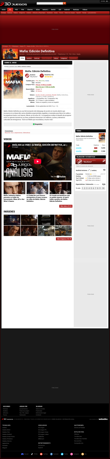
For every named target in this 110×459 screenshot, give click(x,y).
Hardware (50, 13)
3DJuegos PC (42, 430)
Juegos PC (22, 46)
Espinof (40, 447)
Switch (53, 9)
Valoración (22, 415)
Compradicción (78, 443)
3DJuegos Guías (43, 432)
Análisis (29, 13)
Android (67, 9)
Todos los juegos (24, 411)
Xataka (4, 427)
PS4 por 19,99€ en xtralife (43, 85)
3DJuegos (5, 46)
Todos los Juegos (70, 13)
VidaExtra (41, 436)
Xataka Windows (7, 439)
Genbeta (5, 445)
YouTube (45, 454)
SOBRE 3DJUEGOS (56, 419)
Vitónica (76, 434)
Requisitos (38, 124)
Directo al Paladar (79, 427)
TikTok (36, 454)
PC (10, 9)
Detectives (64, 95)
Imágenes (22, 13)
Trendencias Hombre (80, 438)
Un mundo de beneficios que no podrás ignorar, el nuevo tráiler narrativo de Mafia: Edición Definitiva (60, 198)
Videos (85, 9)
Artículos (5, 413)
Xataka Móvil (6, 430)
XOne (38, 9)
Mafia (59, 95)
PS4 (22, 9)
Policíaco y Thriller (41, 96)
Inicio (4, 9)
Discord (26, 454)
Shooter (54, 95)
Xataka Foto (6, 432)
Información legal (41, 413)
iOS (60, 9)
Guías (56, 13)
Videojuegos (15, 46)
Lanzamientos (92, 13)
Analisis (32, 75)
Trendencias (78, 436)
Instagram (76, 454)
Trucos (61, 13)
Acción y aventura (45, 95)
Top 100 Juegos (24, 413)
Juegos (7, 419)
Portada (3, 13)
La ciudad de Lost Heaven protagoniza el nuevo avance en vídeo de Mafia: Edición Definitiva (37, 198)
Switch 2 (45, 9)
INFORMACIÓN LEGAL (68, 419)
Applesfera (5, 443)
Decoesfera (77, 441)
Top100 (78, 13)
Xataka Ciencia (6, 441)
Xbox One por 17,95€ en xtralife (45, 87)
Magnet (4, 448)
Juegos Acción (31, 46)
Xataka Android (7, 434)
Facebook (55, 454)
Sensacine (41, 445)
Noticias (76, 9)
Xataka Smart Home (8, 436)
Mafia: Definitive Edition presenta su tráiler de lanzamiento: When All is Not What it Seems (14, 198)
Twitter (66, 454)
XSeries (30, 9)
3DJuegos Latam (43, 434)
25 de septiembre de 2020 (48, 54)
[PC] (84, 13)
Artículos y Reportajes (39, 13)
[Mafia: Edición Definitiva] (10, 53)
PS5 (16, 9)
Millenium (41, 439)
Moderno (50, 96)
